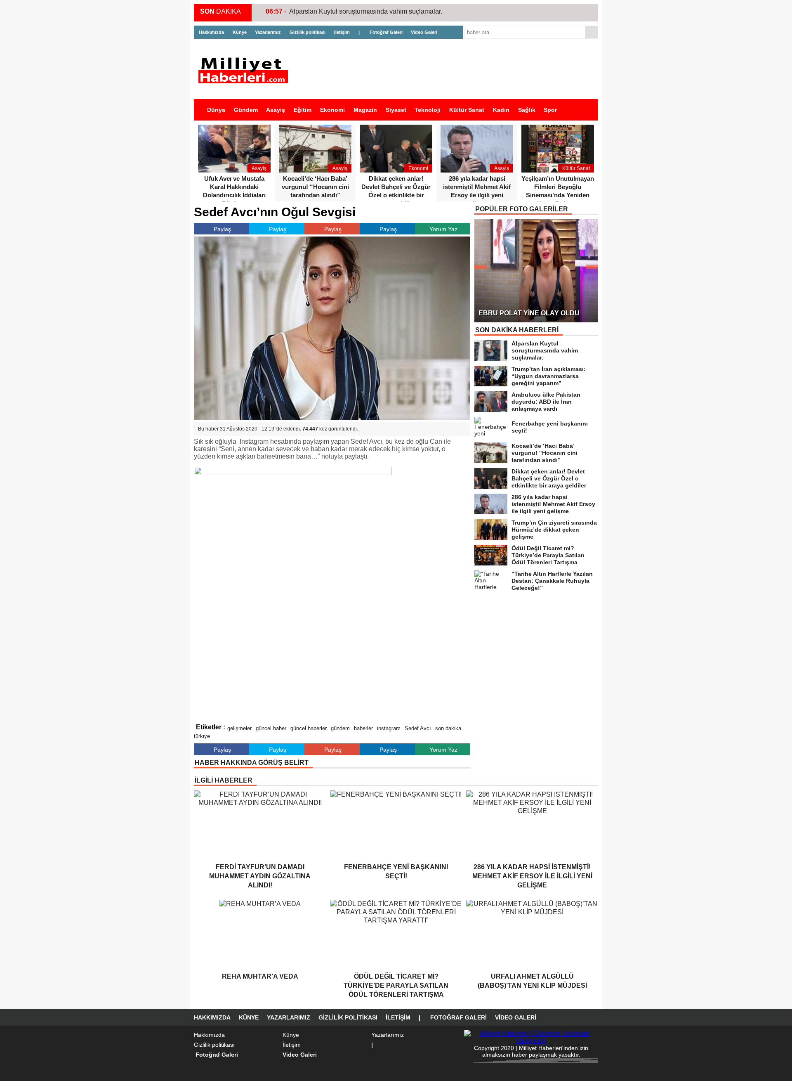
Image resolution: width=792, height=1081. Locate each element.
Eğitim (302, 109)
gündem (340, 728)
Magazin (365, 109)
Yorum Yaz (443, 229)
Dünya (216, 109)
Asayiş (275, 109)
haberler (363, 728)
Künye (240, 32)
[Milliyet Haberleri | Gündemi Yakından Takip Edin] (245, 70)
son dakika (448, 728)
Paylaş (222, 229)
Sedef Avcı (418, 728)
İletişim (342, 32)
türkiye (202, 736)
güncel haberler (308, 728)
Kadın (501, 109)
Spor (550, 109)
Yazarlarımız (268, 32)
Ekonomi (332, 109)
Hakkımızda (211, 32)
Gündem (246, 109)
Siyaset (396, 109)
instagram (389, 728)
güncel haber (271, 728)
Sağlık (526, 109)
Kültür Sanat (466, 109)
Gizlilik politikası (307, 32)
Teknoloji (428, 109)
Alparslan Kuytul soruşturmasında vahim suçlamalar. (365, 11)
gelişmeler (239, 728)
